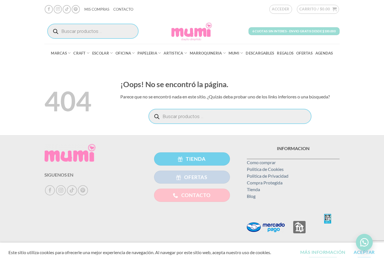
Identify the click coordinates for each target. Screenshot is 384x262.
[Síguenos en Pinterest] (76, 9)
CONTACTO (123, 9)
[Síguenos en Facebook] (49, 9)
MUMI (234, 53)
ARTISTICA (173, 53)
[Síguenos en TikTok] (67, 9)
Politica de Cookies (265, 169)
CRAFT (79, 53)
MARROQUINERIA (206, 53)
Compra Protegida (265, 182)
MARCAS (59, 53)
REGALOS (285, 53)
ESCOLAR (100, 53)
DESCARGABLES (260, 53)
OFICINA (123, 53)
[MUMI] (192, 31)
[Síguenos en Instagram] (58, 9)
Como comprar (261, 162)
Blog (251, 196)
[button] (280, 9)
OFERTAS (304, 53)
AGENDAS (324, 53)
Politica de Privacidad (267, 176)
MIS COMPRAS (96, 9)
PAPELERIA (147, 53)
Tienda (253, 189)
